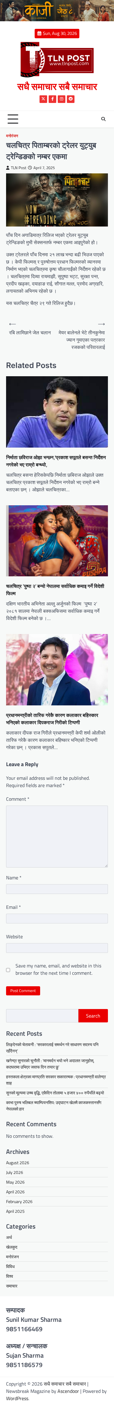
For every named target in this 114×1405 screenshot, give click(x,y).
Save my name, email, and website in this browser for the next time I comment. (58, 969)
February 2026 (19, 1201)
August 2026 (17, 1162)
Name (14, 877)
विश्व (9, 1276)
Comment (17, 799)
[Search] (103, 119)
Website (14, 936)
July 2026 (14, 1172)
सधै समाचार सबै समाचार (57, 86)
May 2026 (15, 1182)
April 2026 (15, 1191)
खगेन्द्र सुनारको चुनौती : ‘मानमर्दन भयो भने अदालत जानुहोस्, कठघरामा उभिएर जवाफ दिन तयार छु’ (50, 1063)
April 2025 (15, 1211)
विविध (10, 1266)
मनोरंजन (12, 136)
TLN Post (18, 168)
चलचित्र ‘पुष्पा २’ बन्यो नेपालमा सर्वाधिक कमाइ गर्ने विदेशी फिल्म (55, 589)
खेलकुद (11, 1247)
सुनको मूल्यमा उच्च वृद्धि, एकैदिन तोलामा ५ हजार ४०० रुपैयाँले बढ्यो (55, 1093)
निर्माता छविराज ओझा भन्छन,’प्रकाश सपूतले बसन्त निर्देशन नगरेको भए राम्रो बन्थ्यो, (56, 461)
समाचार (11, 1286)
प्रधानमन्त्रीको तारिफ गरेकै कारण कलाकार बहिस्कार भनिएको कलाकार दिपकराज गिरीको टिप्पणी (52, 718)
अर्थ (9, 1237)
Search (93, 1015)
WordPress (17, 1398)
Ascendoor (68, 1391)
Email (13, 907)
